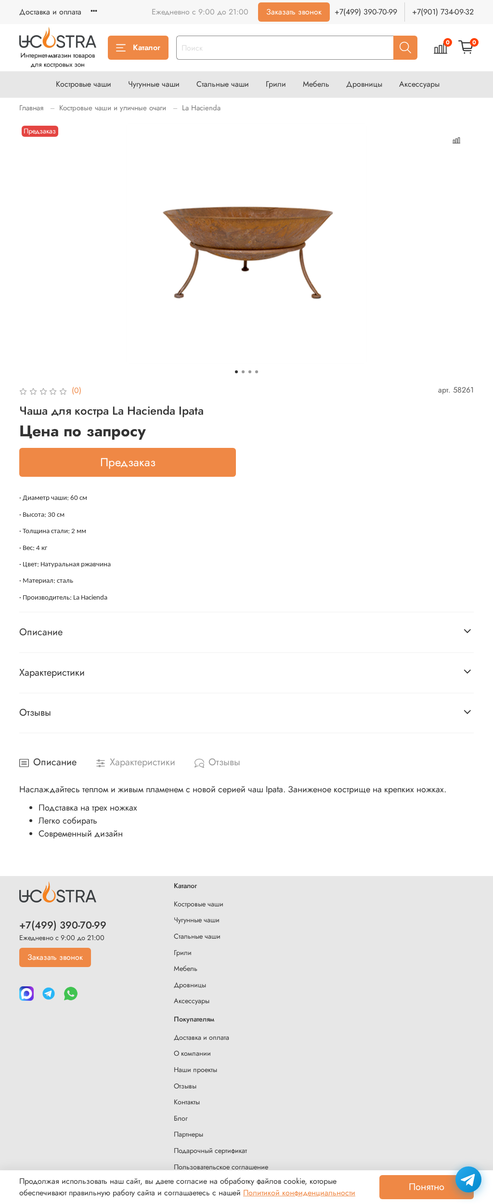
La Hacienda (201, 108)
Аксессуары (419, 84)
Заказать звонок (294, 11)
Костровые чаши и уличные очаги (112, 108)
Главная (31, 108)
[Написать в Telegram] (468, 1179)
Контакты (187, 1102)
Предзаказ (128, 462)
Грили (276, 84)
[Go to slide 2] (243, 371)
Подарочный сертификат (210, 1150)
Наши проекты (195, 1069)
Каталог (146, 47)
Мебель (316, 84)
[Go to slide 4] (256, 371)
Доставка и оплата (50, 11)
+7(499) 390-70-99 (366, 11)
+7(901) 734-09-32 (443, 11)
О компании (192, 1053)
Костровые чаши (83, 84)
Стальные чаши (222, 84)
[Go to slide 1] (236, 371)
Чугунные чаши (154, 84)
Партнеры (188, 1134)
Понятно (426, 1187)
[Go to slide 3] (249, 371)
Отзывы (185, 1086)
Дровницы (364, 84)
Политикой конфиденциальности (299, 1192)
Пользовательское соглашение (221, 1167)
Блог (181, 1118)
